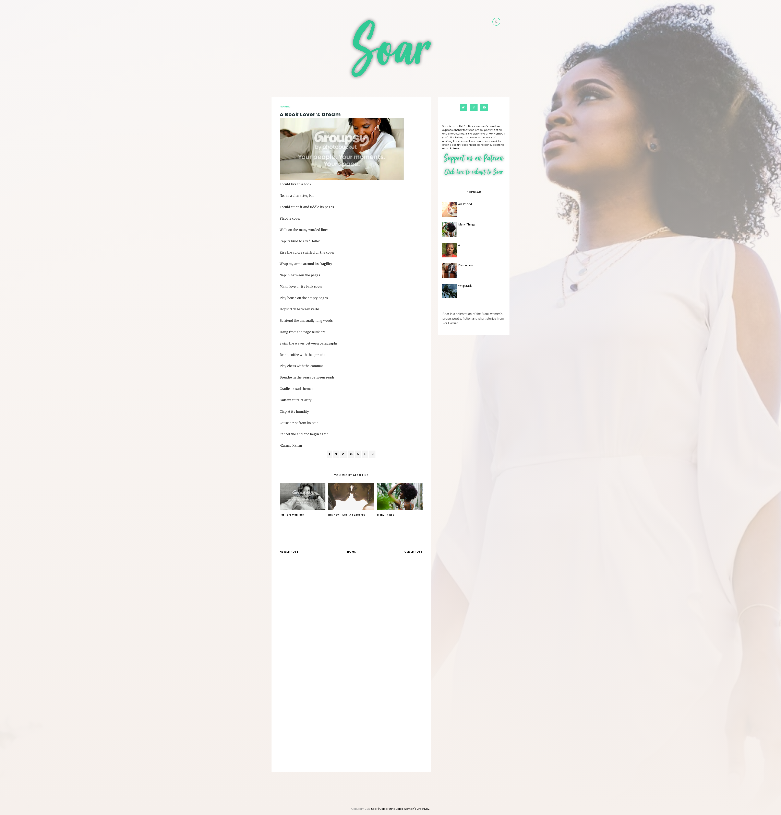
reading (285, 106)
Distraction (465, 265)
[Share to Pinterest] (372, 454)
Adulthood (465, 204)
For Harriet (496, 134)
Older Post (413, 552)
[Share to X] (336, 454)
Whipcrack (465, 286)
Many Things (466, 224)
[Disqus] (351, 615)
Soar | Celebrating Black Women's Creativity (400, 809)
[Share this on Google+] (343, 454)
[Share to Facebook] (329, 454)
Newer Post (289, 552)
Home (351, 552)
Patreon (455, 148)
